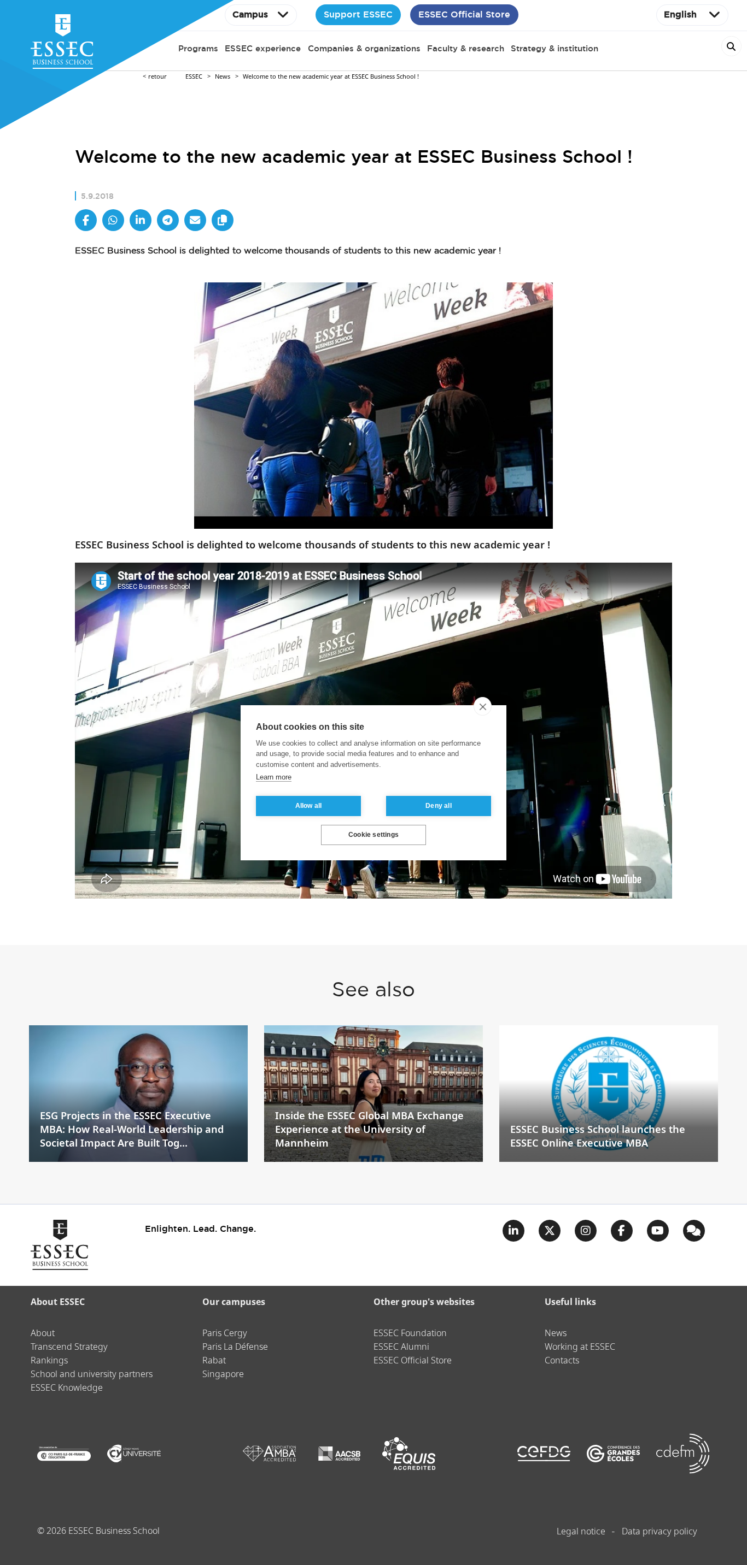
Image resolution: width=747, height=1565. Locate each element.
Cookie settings (373, 834)
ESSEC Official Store (464, 14)
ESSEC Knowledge (67, 1388)
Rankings (49, 1361)
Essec (193, 76)
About (43, 1333)
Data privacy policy (659, 1532)
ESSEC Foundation (410, 1333)
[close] (483, 706)
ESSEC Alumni (401, 1347)
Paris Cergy (224, 1333)
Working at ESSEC (580, 1347)
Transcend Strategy (69, 1347)
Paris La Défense (235, 1347)
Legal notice (581, 1532)
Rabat (214, 1361)
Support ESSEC (358, 14)
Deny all (438, 806)
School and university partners (92, 1374)
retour (157, 76)
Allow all (308, 806)
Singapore (223, 1374)
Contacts (562, 1361)
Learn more (273, 777)
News (222, 76)
